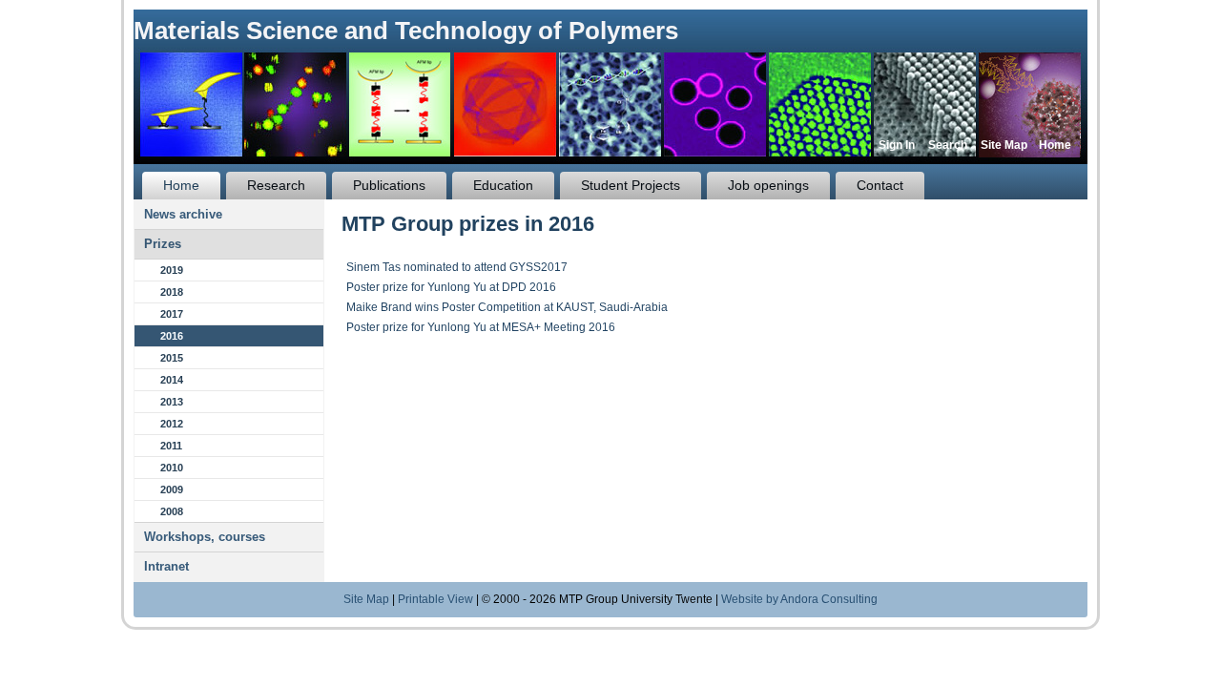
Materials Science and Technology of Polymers (406, 30)
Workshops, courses (204, 537)
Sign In (897, 145)
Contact (880, 185)
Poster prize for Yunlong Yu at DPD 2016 (451, 287)
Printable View (435, 599)
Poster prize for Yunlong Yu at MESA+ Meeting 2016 (480, 327)
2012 (171, 423)
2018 (171, 292)
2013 (171, 401)
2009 (171, 489)
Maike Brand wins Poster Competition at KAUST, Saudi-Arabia (507, 307)
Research (276, 185)
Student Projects (630, 185)
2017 (171, 314)
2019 (171, 270)
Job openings (768, 185)
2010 (171, 467)
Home (1055, 145)
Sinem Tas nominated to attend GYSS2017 (457, 267)
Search (947, 145)
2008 (171, 511)
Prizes (162, 244)
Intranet (166, 566)
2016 (171, 336)
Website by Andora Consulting (799, 599)
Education (503, 185)
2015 (171, 358)
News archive (183, 214)
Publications (389, 185)
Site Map (1004, 145)
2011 (171, 445)
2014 (171, 379)
